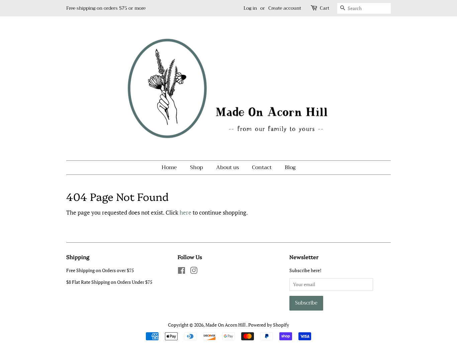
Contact (262, 167)
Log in (250, 8)
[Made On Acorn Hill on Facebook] (181, 271)
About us (227, 167)
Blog (290, 167)
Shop (196, 167)
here (185, 212)
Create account (284, 8)
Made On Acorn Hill (225, 325)
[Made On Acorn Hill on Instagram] (193, 271)
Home (169, 167)
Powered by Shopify (268, 325)
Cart (324, 8)
